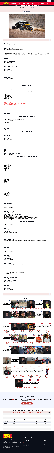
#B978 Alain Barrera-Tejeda (23, 376)
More (47, 3)
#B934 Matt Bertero (23, 342)
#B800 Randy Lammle (46, 342)
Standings (23, 3)
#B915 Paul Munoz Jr (39, 342)
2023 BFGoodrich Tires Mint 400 (28, 412)
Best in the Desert (9, 450)
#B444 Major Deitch (47, 364)
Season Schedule (13, 3)
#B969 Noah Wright (15, 308)
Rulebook (37, 3)
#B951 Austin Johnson (23, 354)
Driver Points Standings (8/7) (36, 5)
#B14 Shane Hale (39, 364)
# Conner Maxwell (31, 375)
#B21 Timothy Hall (7, 330)
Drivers (13, 399)
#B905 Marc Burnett (23, 364)
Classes (33, 3)
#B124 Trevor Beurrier (31, 342)
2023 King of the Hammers (16, 412)
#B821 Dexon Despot (23, 308)
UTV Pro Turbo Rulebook (26, 40)
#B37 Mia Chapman (15, 342)
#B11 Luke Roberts (19, 387)
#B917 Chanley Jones (15, 330)
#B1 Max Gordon (23, 330)
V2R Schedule (28, 5)
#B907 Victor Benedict (47, 308)
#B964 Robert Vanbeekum (7, 343)
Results (28, 3)
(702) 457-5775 (27, 439)
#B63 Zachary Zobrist (15, 375)
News (19, 3)
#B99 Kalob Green (35, 387)
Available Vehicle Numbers (27, 294)
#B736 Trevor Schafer (39, 308)
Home (44, 434)
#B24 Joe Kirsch (7, 375)
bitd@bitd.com (27, 442)
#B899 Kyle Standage (38, 330)
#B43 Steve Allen (47, 354)
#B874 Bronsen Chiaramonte (46, 331)
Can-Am (7, 320)
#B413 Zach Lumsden (46, 375)
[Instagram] (26, 445)
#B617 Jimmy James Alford (27, 388)
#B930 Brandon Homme (39, 354)
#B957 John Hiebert (39, 375)
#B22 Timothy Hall (7, 354)
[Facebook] (24, 445)
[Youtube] (28, 445)
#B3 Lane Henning (31, 364)
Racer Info (42, 3)
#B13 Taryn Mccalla (7, 364)
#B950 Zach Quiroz (15, 354)
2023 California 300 (38, 412)
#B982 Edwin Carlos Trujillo (15, 319)
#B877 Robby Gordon (31, 308)
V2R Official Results (22, 5)
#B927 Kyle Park (7, 308)
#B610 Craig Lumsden (31, 354)
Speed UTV (23, 332)
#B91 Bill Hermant (15, 364)
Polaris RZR (15, 332)
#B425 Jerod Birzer (31, 330)
